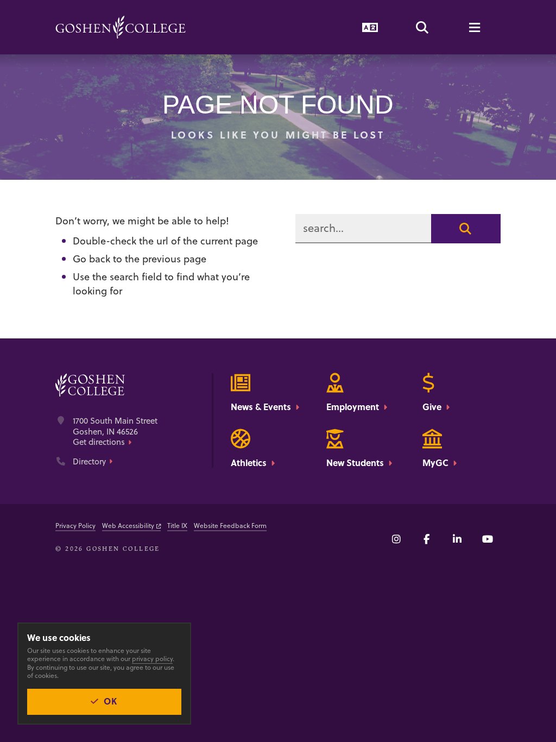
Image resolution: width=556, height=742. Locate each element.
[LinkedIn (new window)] (457, 539)
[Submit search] (466, 228)
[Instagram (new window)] (396, 539)
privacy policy (152, 658)
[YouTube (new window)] (488, 539)
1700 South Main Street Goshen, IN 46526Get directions (115, 432)
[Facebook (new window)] (427, 539)
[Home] (120, 27)
